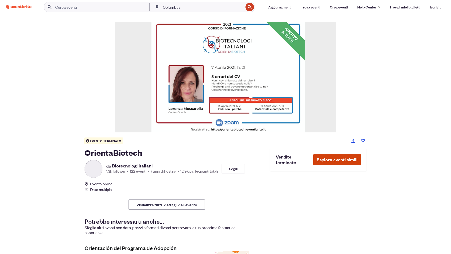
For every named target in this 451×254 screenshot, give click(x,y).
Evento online (101, 184)
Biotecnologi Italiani (132, 166)
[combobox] (202, 7)
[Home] (18, 7)
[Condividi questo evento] (353, 141)
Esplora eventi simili (337, 160)
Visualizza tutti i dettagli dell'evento (166, 204)
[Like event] (363, 140)
